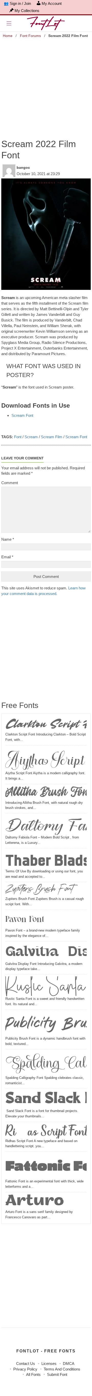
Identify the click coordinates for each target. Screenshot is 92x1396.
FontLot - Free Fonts (46, 1351)
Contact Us (25, 1363)
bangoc (23, 167)
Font (17, 437)
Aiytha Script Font (46, 759)
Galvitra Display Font (46, 952)
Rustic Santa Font (46, 986)
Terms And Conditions (62, 1369)
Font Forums (30, 36)
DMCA (68, 1363)
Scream (31, 437)
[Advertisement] (46, 85)
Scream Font (22, 415)
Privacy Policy (25, 1369)
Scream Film (51, 437)
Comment (9, 483)
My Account (52, 3)
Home (8, 36)
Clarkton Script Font (46, 724)
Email (7, 557)
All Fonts (33, 1374)
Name (7, 539)
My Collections (27, 10)
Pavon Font (24, 919)
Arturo (34, 1201)
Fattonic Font (46, 1166)
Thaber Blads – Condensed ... (46, 859)
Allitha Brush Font (46, 792)
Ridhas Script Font (46, 1131)
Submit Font (57, 1374)
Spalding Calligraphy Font (46, 1063)
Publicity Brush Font (46, 1024)
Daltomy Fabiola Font (46, 825)
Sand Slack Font (46, 1099)
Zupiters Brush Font (39, 890)
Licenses (48, 1363)
